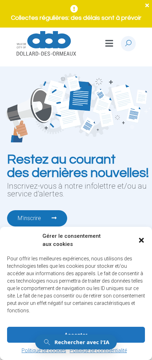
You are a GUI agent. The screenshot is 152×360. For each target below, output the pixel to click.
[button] (141, 240)
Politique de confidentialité (98, 350)
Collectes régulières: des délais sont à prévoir (76, 17)
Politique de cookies (44, 350)
